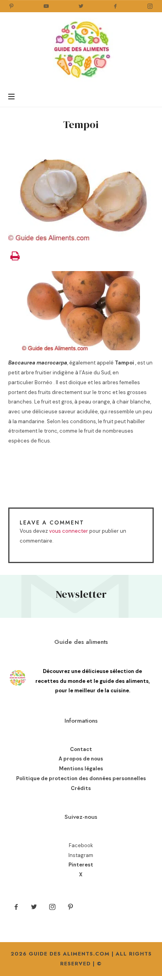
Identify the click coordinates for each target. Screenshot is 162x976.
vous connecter (68, 531)
